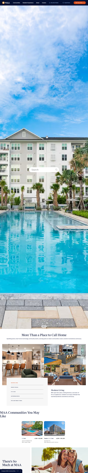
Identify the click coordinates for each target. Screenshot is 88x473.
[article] (32, 432)
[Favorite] (40, 423)
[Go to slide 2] (31, 434)
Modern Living (14, 382)
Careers (44, 2)
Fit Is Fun (13, 391)
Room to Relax (14, 387)
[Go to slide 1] (30, 434)
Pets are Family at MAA (16, 400)
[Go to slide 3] (54, 434)
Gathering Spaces (15, 396)
